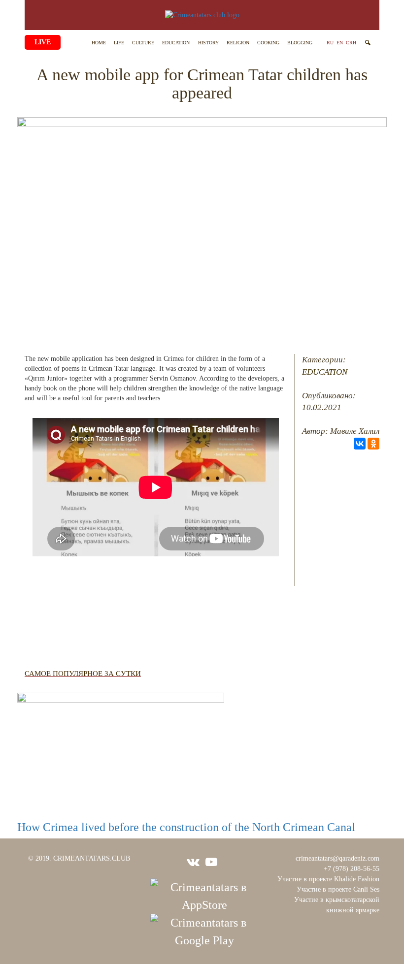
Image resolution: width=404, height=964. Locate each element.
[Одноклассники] (373, 444)
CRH (351, 42)
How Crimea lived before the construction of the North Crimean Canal (186, 827)
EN (340, 42)
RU (330, 42)
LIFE (119, 42)
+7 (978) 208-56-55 (351, 868)
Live (42, 42)
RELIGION (238, 42)
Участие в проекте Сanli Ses (338, 889)
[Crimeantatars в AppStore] (204, 895)
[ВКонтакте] (360, 444)
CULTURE (143, 42)
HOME (99, 42)
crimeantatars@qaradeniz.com (337, 858)
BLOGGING (299, 42)
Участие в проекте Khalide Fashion (328, 879)
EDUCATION (176, 42)
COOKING (268, 42)
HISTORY (208, 42)
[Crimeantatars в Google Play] (204, 930)
